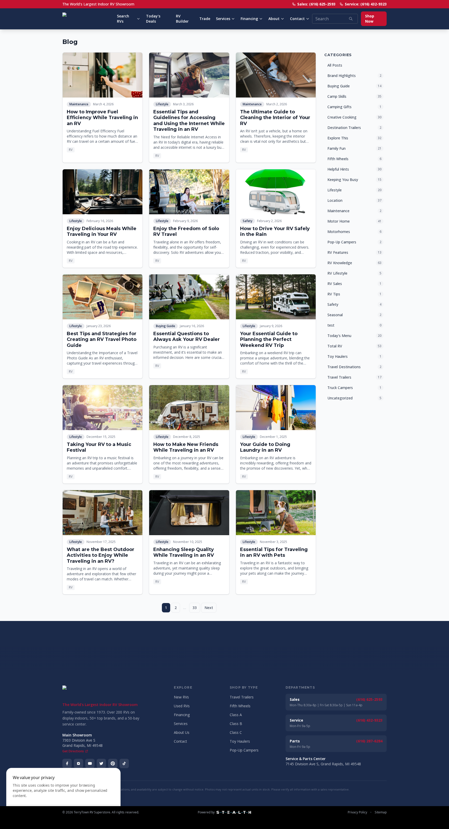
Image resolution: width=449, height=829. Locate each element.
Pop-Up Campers (244, 750)
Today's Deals (153, 19)
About (274, 18)
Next (208, 607)
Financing (249, 18)
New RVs (181, 697)
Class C (236, 732)
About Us (181, 732)
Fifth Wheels (240, 705)
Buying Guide (165, 326)
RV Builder (182, 19)
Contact (297, 18)
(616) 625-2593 (369, 699)
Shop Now (369, 19)
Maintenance (78, 104)
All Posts (334, 65)
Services (223, 18)
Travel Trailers (242, 697)
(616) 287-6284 (369, 741)
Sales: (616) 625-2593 (316, 4)
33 (195, 607)
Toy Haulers (240, 741)
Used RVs (182, 705)
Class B (236, 723)
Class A (236, 714)
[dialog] (63, 795)
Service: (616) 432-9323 (366, 4)
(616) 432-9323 (369, 720)
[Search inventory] (351, 18)
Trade (204, 18)
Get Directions (73, 751)
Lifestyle (162, 104)
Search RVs (123, 19)
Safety (247, 221)
